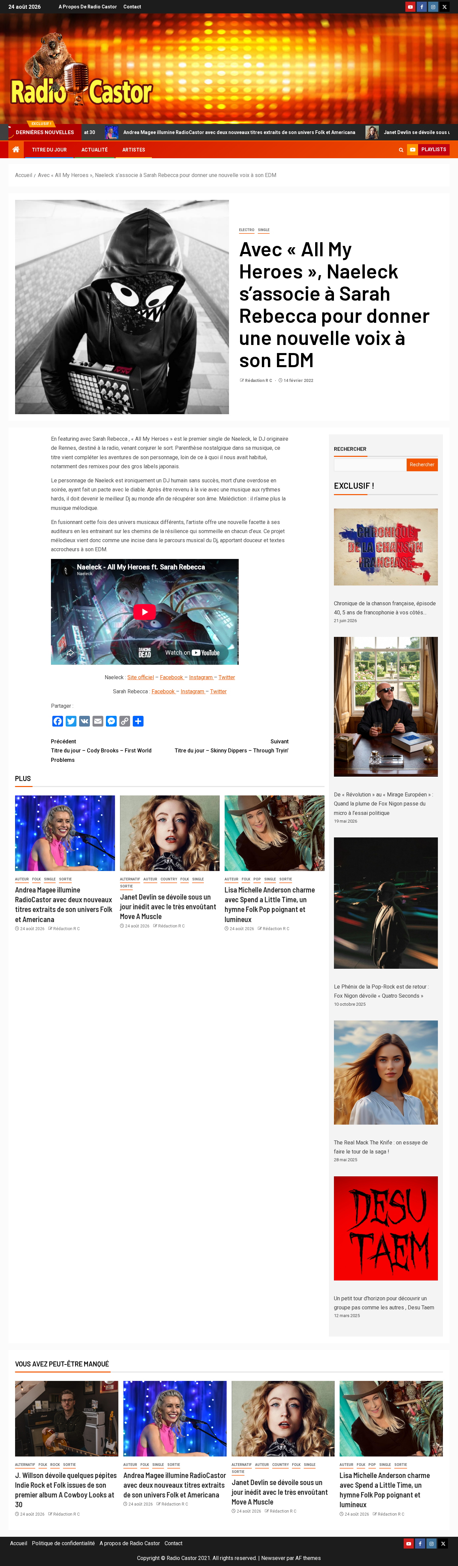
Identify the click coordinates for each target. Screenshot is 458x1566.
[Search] (401, 150)
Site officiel (140, 677)
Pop (257, 879)
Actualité (94, 150)
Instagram (201, 677)
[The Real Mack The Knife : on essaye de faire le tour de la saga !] (386, 1072)
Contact (132, 6)
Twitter (227, 677)
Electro (246, 230)
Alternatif (130, 879)
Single (264, 230)
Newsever (273, 1558)
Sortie (65, 879)
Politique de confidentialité (63, 1543)
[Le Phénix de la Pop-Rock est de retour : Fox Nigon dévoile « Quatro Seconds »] (386, 903)
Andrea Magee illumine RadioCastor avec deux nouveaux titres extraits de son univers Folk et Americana (147, 132)
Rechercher (350, 449)
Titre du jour (49, 150)
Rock (55, 1465)
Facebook (172, 677)
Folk (36, 879)
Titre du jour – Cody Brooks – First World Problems (101, 750)
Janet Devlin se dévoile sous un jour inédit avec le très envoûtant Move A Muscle (168, 906)
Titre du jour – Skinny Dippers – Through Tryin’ (232, 746)
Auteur (22, 879)
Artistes (133, 150)
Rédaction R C (259, 380)
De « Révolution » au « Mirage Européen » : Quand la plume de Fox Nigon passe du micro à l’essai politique (383, 803)
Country (169, 879)
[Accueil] (16, 150)
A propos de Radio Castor (88, 6)
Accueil (18, 1543)
